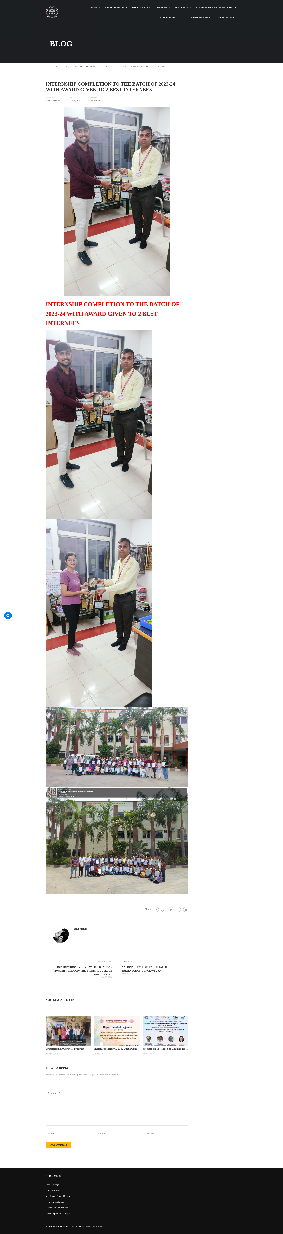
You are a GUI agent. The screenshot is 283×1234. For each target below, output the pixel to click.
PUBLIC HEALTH (169, 17)
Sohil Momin (53, 101)
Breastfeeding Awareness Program (65, 1048)
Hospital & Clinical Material (215, 7)
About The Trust (53, 1190)
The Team (161, 7)
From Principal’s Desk (55, 1202)
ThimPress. (79, 1226)
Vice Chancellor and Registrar (59, 1196)
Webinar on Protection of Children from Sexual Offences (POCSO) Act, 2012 (165, 1048)
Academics (182, 7)
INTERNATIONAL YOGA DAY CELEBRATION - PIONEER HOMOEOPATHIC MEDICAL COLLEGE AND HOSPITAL (83, 971)
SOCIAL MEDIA (225, 17)
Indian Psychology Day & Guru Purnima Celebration (117, 1048)
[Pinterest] (178, 909)
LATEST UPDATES (115, 7)
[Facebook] (156, 909)
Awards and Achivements (57, 1207)
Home (94, 7)
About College (52, 1185)
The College (140, 7)
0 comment (94, 101)
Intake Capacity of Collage (58, 1213)
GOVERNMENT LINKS (198, 17)
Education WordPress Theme (58, 1226)
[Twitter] (171, 909)
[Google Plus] (163, 909)
